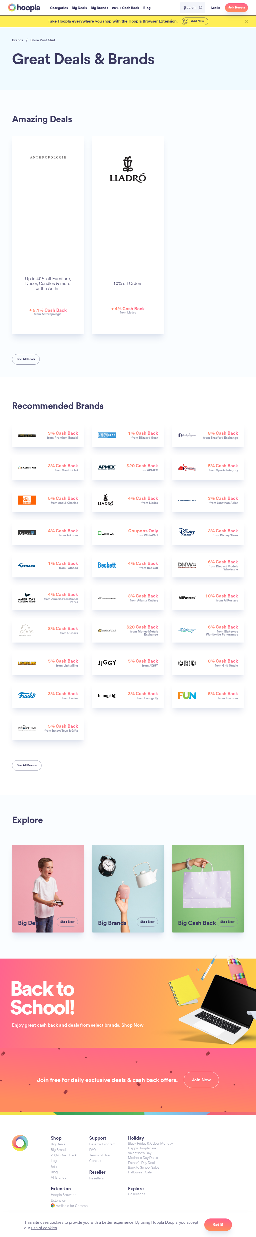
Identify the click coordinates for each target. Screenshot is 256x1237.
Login (55, 1160)
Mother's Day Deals (143, 1157)
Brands (17, 40)
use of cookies (44, 1227)
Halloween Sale (140, 1172)
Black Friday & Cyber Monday (150, 1143)
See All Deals (26, 359)
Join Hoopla (236, 7)
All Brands (58, 1177)
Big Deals (58, 1144)
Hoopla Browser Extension (63, 1197)
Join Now (201, 1080)
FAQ (92, 1149)
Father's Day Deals (142, 1162)
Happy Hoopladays (142, 1148)
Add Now (197, 21)
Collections (136, 1193)
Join (54, 1166)
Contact (95, 1160)
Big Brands (59, 1149)
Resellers (96, 1178)
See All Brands (27, 765)
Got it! (218, 1224)
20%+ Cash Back (64, 1155)
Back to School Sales (144, 1167)
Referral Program (102, 1144)
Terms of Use (99, 1155)
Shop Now (133, 1025)
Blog (54, 1171)
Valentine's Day (139, 1152)
